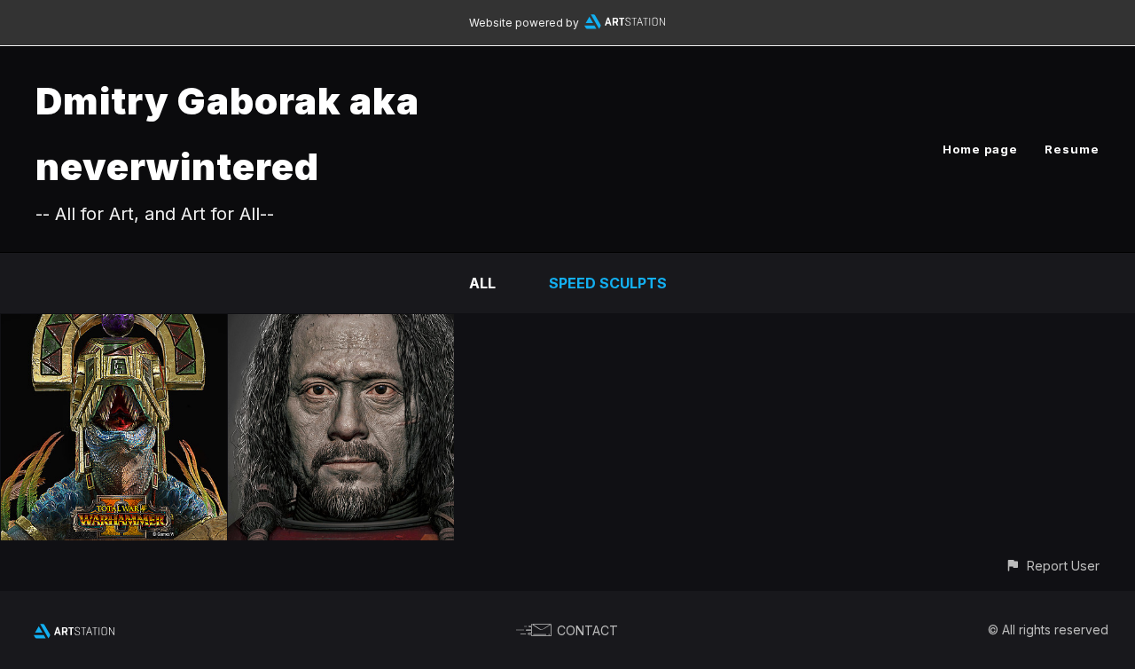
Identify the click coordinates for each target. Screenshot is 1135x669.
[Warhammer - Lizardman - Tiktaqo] (114, 326)
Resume (1072, 149)
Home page (980, 149)
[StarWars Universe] (341, 326)
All (482, 283)
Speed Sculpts (608, 283)
